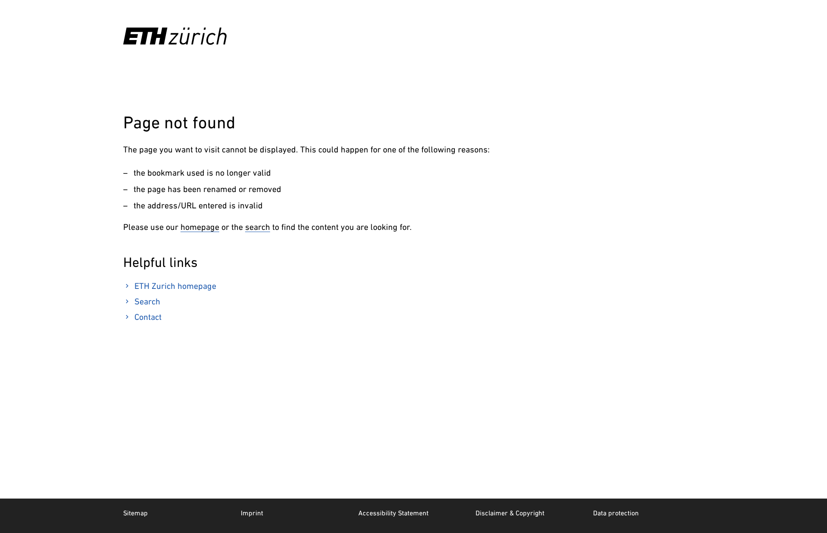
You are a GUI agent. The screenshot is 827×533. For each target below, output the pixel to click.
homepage (199, 227)
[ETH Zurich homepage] (175, 36)
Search (147, 301)
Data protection (616, 513)
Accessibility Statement (393, 513)
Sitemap (135, 513)
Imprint (252, 513)
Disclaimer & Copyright (510, 513)
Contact (148, 317)
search (257, 227)
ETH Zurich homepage (175, 286)
